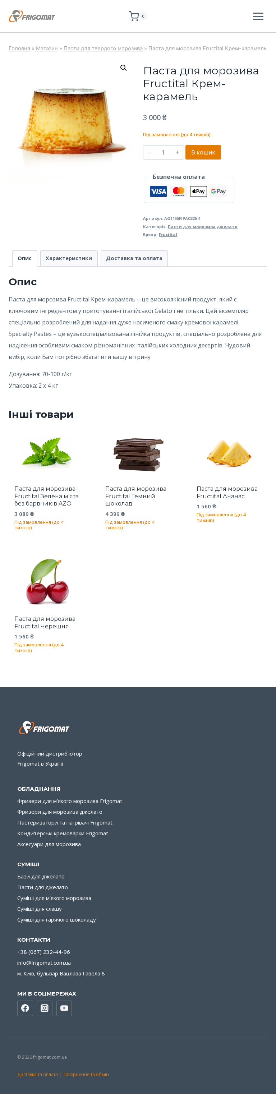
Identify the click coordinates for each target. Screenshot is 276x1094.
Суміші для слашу (39, 908)
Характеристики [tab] (69, 258)
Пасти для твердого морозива (103, 48)
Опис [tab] (25, 258)
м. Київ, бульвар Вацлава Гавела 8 (61, 973)
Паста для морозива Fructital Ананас (227, 492)
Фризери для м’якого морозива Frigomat (69, 800)
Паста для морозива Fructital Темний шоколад (135, 496)
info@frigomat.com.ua (44, 962)
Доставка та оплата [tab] (134, 258)
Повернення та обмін (86, 1074)
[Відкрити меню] (258, 16)
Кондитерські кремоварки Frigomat (62, 833)
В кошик (203, 152)
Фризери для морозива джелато (59, 811)
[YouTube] (64, 1008)
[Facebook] (25, 1008)
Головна (19, 48)
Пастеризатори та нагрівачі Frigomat (64, 822)
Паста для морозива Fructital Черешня (44, 622)
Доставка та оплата (37, 1074)
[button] (123, 67)
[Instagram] (44, 1008)
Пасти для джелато (42, 887)
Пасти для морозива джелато (203, 226)
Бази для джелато (41, 876)
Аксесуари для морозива (49, 844)
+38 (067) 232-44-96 (43, 951)
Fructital (168, 234)
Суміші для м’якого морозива (54, 897)
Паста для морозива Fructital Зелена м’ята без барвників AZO (46, 496)
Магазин (47, 48)
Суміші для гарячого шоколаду (56, 919)
